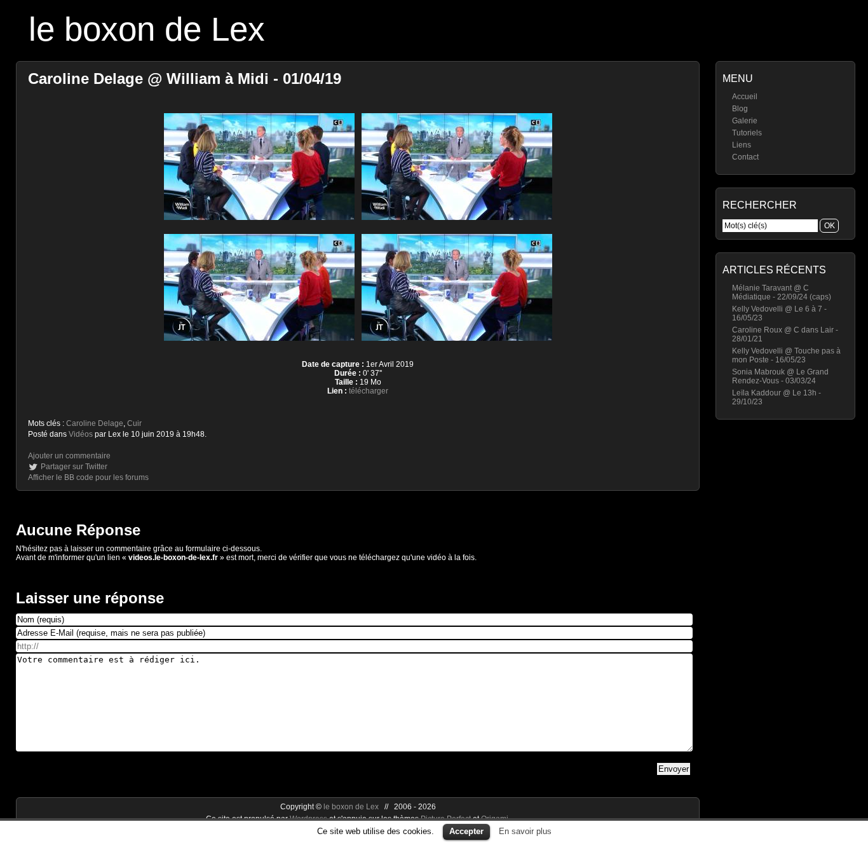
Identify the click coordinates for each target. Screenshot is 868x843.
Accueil (744, 96)
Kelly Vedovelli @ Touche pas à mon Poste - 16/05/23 (786, 355)
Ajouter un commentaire (69, 455)
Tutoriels (747, 132)
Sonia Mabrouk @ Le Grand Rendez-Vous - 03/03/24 (780, 376)
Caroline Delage (94, 423)
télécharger (368, 391)
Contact (745, 157)
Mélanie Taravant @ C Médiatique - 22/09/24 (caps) (781, 292)
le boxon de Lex (147, 29)
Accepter (466, 831)
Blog (740, 108)
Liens (741, 144)
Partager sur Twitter (74, 466)
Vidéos (81, 434)
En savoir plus (525, 831)
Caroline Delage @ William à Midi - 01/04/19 (184, 78)
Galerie (744, 120)
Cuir (134, 423)
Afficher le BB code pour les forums (88, 477)
